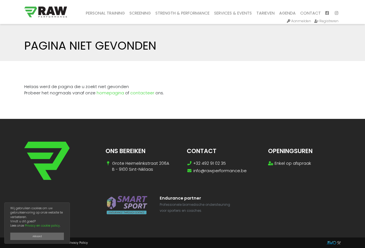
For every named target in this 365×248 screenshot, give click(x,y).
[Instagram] (336, 13)
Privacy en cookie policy (42, 225)
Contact (310, 13)
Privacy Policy (78, 242)
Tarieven (265, 13)
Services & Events (233, 13)
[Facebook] (327, 13)
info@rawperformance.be (220, 171)
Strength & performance (182, 13)
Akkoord (37, 236)
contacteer (142, 93)
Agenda (287, 13)
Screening (140, 13)
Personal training (105, 13)
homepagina (110, 93)
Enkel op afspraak (293, 163)
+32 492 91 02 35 (209, 163)
